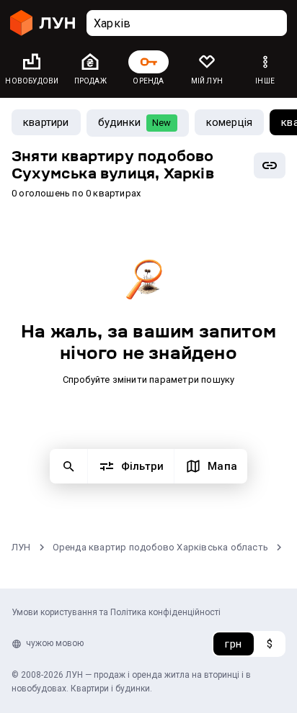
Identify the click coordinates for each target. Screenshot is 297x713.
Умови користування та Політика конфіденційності (116, 612)
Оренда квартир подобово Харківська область (160, 547)
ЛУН (21, 547)
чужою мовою (55, 643)
